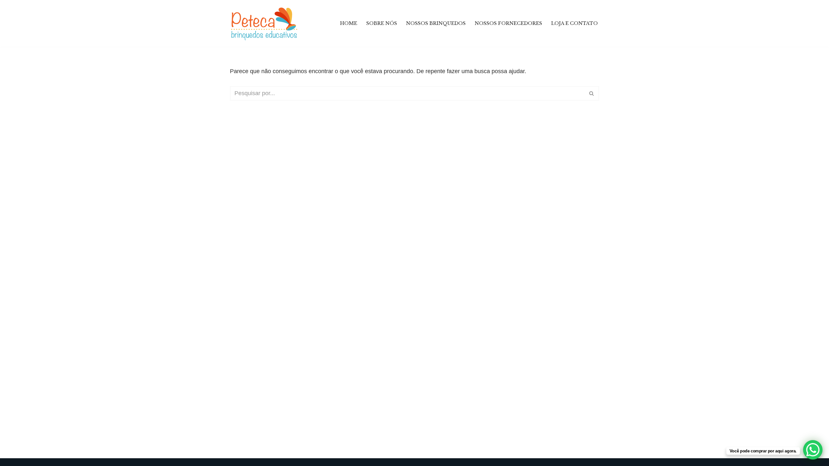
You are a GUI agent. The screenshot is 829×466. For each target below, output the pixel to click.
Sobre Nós (381, 23)
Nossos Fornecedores (508, 23)
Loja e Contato (574, 23)
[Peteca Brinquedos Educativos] (265, 23)
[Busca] (592, 93)
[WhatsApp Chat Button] (813, 450)
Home (348, 23)
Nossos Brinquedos (436, 23)
